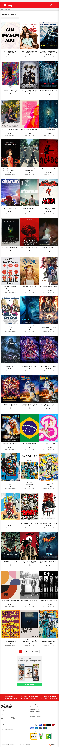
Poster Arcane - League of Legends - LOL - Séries (48, 287)
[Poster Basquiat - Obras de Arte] (10, 506)
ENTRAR (54, 1)
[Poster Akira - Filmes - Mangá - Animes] (48, 192)
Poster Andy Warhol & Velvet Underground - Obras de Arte (10, 287)
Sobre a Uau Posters (34, 706)
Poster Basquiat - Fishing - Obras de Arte (48, 483)
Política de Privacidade (6, 732)
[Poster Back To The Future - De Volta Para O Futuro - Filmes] (29, 389)
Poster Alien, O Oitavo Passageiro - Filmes (10, 248)
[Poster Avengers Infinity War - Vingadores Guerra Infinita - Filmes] (10, 389)
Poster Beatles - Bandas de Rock (29, 600)
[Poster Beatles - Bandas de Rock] (29, 585)
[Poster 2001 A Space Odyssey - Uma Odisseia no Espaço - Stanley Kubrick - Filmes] (48, 35)
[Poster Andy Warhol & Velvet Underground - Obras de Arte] (10, 271)
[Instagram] (2, 718)
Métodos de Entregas (35, 711)
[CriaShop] (53, 745)
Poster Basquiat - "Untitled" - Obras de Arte (10, 483)
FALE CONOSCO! (29, 684)
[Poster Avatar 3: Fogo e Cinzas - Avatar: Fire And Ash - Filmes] (48, 310)
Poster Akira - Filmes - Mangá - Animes (48, 209)
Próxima (37, 651)
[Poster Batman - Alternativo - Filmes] (10, 546)
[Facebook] (4, 718)
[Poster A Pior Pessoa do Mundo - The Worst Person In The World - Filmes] (10, 114)
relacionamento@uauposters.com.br (12, 712)
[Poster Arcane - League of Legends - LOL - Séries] (48, 271)
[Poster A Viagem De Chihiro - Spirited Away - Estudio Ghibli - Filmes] (48, 114)
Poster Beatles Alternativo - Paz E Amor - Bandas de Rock (10, 640)
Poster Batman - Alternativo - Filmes (10, 562)
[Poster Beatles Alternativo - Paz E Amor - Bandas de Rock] (10, 624)
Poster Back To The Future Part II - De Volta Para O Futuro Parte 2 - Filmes (10, 444)
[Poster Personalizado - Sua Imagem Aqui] (10, 35)
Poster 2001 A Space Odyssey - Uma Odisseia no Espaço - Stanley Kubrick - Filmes (48, 51)
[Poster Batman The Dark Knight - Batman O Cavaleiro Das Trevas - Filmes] (48, 546)
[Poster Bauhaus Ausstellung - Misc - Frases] (10, 585)
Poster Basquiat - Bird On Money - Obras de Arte (29, 483)
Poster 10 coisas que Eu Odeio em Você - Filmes (29, 51)
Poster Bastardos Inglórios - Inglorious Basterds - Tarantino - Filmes (29, 522)
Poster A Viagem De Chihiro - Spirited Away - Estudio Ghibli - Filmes (48, 130)
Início (2, 9)
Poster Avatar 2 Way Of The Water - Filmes (29, 326)
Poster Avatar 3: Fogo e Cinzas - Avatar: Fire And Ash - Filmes (49, 326)
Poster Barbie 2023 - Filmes (48, 443)
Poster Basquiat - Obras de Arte (10, 522)
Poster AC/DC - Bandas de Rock (49, 169)
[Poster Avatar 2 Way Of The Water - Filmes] (29, 310)
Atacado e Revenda (34, 709)
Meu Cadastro (4, 724)
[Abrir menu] (54, 5)
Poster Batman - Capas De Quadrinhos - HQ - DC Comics (29, 562)
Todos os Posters (8, 9)
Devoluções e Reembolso (35, 716)
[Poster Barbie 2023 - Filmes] (48, 428)
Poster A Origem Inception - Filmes (48, 90)
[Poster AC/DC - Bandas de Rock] (48, 153)
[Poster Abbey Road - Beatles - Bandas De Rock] (29, 153)
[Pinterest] (9, 718)
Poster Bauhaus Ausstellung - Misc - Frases (10, 601)
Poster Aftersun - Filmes (10, 208)
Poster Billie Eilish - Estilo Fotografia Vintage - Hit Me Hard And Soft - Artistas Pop (29, 640)
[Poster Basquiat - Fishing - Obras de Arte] (48, 467)
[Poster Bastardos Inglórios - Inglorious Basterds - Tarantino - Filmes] (29, 506)
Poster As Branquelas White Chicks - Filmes (10, 326)
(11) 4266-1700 (6, 710)
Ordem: (34, 17)
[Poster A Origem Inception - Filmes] (48, 75)
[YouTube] (12, 718)
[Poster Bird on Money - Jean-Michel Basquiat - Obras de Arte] (48, 624)
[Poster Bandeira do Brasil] (29, 428)
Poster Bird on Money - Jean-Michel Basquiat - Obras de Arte (49, 640)
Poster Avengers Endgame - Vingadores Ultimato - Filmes (29, 365)
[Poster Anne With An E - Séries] (29, 271)
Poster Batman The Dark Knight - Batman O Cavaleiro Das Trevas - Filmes (48, 562)
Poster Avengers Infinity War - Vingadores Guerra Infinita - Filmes (10, 405)
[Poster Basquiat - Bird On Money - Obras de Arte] (29, 467)
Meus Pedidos (4, 727)
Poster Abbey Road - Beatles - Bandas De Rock (29, 169)
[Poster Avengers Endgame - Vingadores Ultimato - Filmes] (29, 349)
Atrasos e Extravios (34, 719)
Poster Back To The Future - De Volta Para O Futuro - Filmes (29, 405)
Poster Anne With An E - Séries (29, 286)
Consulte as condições (29, 698)
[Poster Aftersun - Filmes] (10, 192)
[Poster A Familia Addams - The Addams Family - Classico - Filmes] (29, 75)
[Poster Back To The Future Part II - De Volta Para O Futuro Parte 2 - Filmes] (10, 428)
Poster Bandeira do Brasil (29, 443)
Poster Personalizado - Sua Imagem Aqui (10, 51)
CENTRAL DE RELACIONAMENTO (11, 1)
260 (32, 651)
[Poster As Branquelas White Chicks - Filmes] (10, 310)
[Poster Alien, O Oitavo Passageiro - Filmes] (10, 232)
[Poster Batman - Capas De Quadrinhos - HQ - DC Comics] (29, 546)
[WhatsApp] (14, 718)
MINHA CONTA (48, 1)
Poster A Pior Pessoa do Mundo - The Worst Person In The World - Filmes (10, 130)
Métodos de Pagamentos (35, 714)
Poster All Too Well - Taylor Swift (49, 247)
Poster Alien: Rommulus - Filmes (29, 247)
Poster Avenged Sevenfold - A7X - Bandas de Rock (10, 365)
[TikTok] (7, 718)
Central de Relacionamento (7, 729)
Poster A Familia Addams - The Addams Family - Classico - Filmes (29, 91)
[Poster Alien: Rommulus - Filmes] (29, 232)
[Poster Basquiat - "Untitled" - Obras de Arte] (10, 467)
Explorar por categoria (11, 18)
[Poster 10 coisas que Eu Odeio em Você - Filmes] (29, 35)
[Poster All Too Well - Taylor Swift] (48, 232)
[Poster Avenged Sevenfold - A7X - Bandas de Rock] (10, 349)
